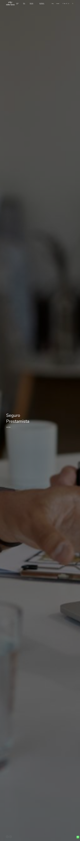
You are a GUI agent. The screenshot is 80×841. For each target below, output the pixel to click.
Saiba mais (8, 427)
